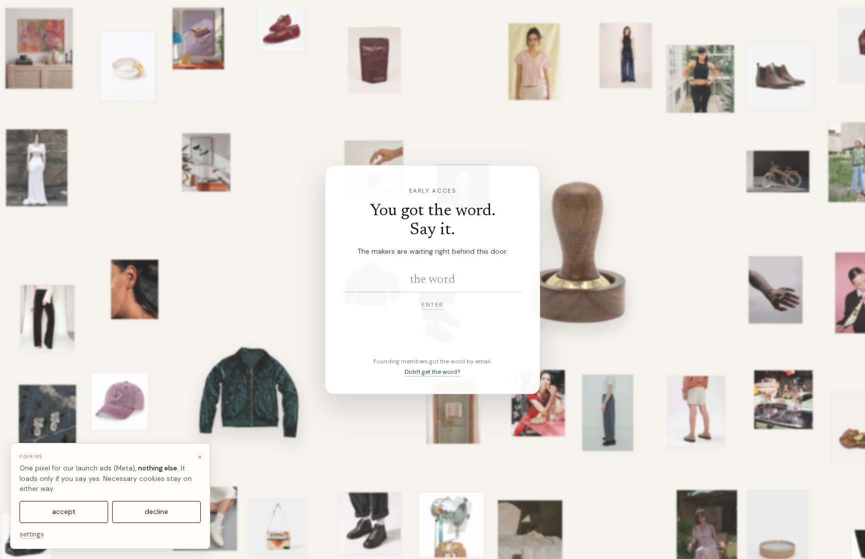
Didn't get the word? (432, 372)
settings (32, 534)
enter (432, 304)
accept (64, 511)
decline (156, 511)
